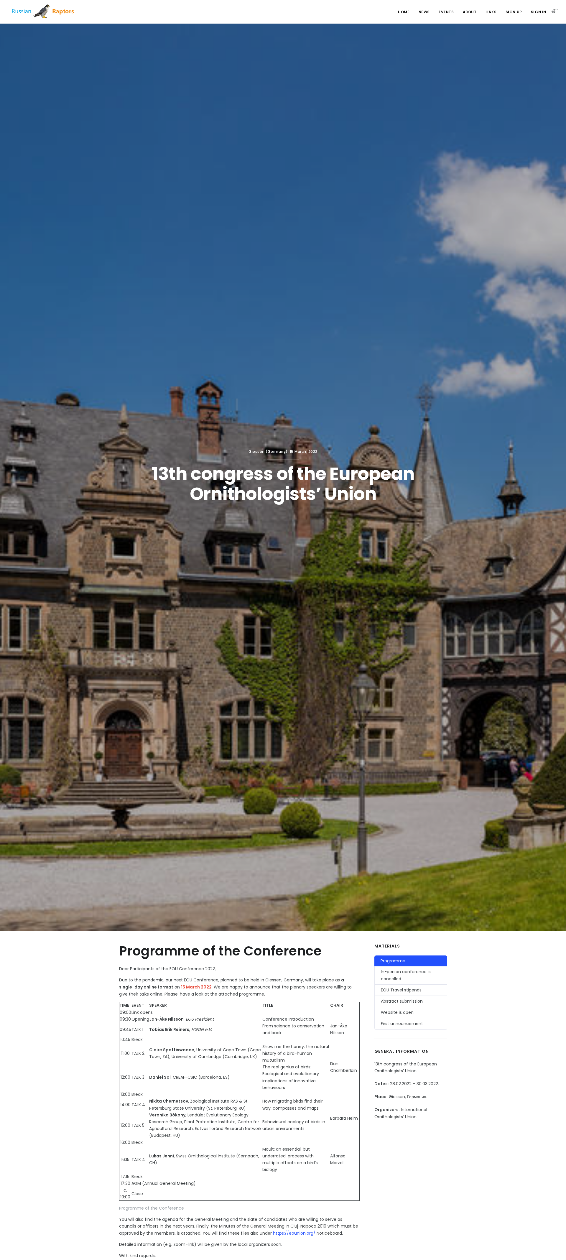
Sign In (538, 11)
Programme (393, 961)
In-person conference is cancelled (406, 975)
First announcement (402, 1024)
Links (491, 11)
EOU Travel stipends (401, 990)
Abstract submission (402, 1001)
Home (403, 11)
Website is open (397, 1012)
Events (446, 11)
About (470, 11)
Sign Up (514, 11)
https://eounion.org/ (294, 1233)
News (424, 11)
